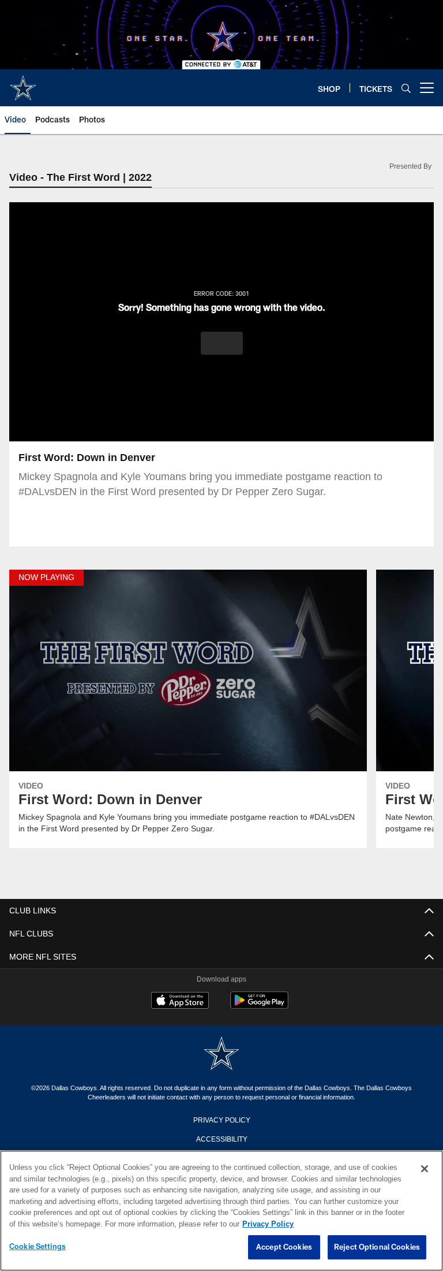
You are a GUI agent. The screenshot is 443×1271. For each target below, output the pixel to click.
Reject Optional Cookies (377, 1247)
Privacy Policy (221, 1120)
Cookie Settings (37, 1246)
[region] (221, 1211)
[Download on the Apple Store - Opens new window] (179, 1002)
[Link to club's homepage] (23, 83)
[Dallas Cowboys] (221, 1055)
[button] (222, 343)
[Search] (406, 88)
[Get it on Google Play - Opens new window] (259, 1007)
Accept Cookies (284, 1247)
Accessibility (221, 1139)
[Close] (424, 1169)
